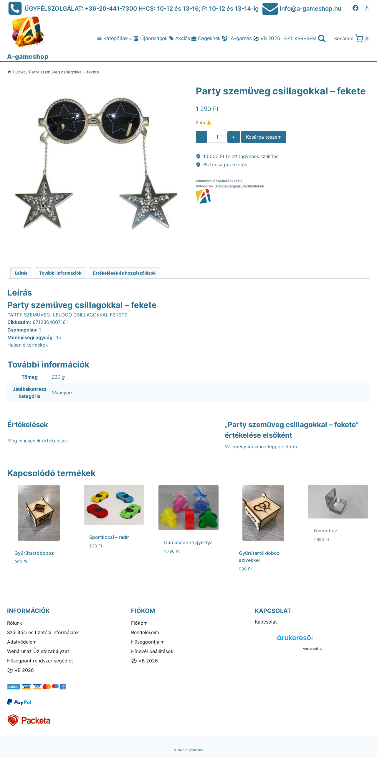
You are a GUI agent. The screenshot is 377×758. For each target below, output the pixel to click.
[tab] (21, 273)
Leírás (21, 272)
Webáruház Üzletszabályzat (38, 651)
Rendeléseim (145, 632)
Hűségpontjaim (148, 642)
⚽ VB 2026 (266, 38)
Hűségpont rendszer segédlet (40, 661)
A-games (241, 38)
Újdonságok (154, 38)
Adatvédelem (22, 642)
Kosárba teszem (264, 137)
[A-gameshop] (283, 196)
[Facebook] (355, 8)
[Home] (9, 72)
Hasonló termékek (27, 345)
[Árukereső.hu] (312, 639)
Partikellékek (253, 186)
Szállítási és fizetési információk (43, 632)
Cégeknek (209, 38)
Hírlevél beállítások (152, 651)
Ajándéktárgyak (228, 186)
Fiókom (139, 623)
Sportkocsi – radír (109, 537)
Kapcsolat (266, 622)
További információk (60, 272)
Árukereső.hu (312, 648)
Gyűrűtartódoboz (34, 553)
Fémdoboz (325, 531)
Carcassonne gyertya (188, 542)
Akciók (182, 38)
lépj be (275, 446)
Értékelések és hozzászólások (124, 272)
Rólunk (14, 623)
